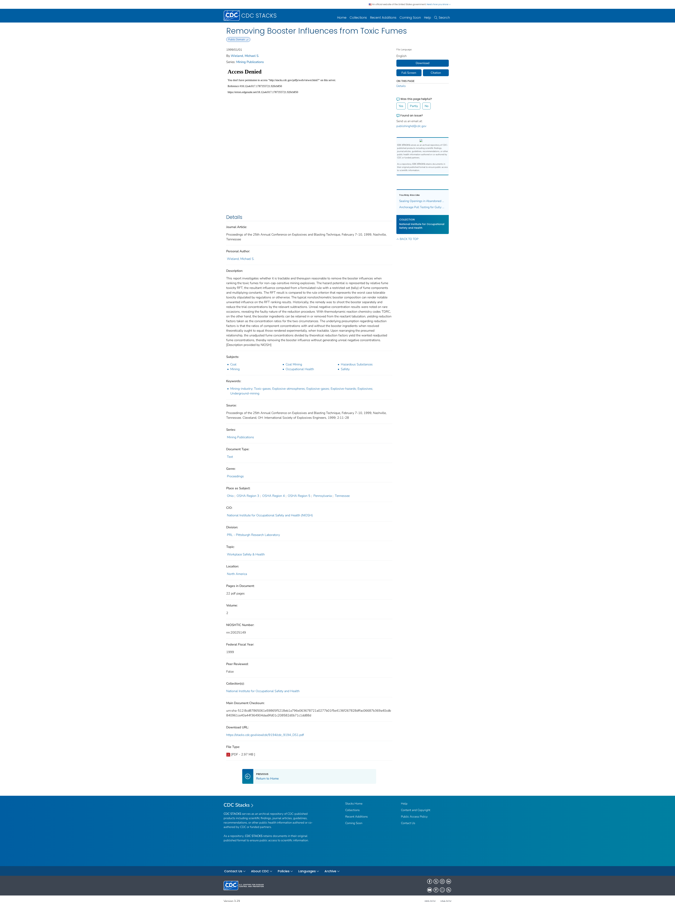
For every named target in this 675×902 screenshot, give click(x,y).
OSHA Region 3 (248, 496)
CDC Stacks (237, 805)
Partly (414, 106)
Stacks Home (353, 804)
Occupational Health (300, 369)
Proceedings (235, 476)
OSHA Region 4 (273, 496)
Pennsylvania (322, 496)
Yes (401, 106)
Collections (358, 17)
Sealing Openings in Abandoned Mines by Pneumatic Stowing (422, 201)
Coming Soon (410, 17)
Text (230, 457)
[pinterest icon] (436, 890)
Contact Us (408, 823)
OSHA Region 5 (299, 496)
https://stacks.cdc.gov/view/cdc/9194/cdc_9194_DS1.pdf (265, 735)
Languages (307, 871)
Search (444, 17)
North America (237, 574)
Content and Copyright (415, 810)
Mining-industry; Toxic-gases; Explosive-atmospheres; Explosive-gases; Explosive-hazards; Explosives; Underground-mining (301, 391)
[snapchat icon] (442, 890)
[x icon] (436, 881)
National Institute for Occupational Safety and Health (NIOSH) (270, 515)
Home (341, 17)
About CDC (260, 871)
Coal (233, 364)
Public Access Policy (414, 817)
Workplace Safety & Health (246, 554)
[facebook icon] (429, 881)
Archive (330, 871)
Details (401, 86)
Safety (345, 369)
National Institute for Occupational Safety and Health (263, 691)
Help (427, 17)
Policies (284, 871)
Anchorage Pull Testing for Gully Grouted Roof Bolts (422, 207)
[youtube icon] (429, 890)
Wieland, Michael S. (245, 56)
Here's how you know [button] (438, 4)
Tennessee (342, 496)
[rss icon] (448, 890)
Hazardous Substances (357, 364)
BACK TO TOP (409, 239)
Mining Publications (250, 62)
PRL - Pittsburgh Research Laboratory (253, 535)
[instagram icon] (442, 881)
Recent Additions (383, 17)
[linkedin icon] (448, 881)
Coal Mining (294, 364)
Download (422, 63)
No (426, 106)
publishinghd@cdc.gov (411, 126)
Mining (235, 369)
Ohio (230, 496)
